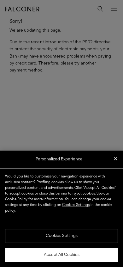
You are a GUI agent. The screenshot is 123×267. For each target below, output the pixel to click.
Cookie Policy (16, 199)
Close (115, 160)
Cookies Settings (62, 235)
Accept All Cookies (61, 254)
